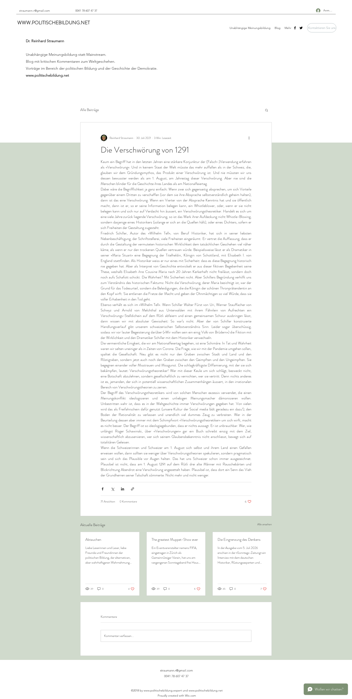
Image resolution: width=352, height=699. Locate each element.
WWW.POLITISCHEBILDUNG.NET (53, 22)
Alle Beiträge (89, 109)
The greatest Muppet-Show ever (175, 539)
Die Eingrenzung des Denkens (239, 539)
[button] (321, 27)
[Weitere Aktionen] (248, 137)
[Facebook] (295, 28)
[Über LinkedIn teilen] (122, 489)
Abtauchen (93, 539)
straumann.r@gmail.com (34, 10)
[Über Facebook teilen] (102, 489)
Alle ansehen (264, 524)
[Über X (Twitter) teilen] (112, 489)
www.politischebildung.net (47, 75)
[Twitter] (301, 28)
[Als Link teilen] (132, 489)
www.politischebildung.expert (163, 690)
